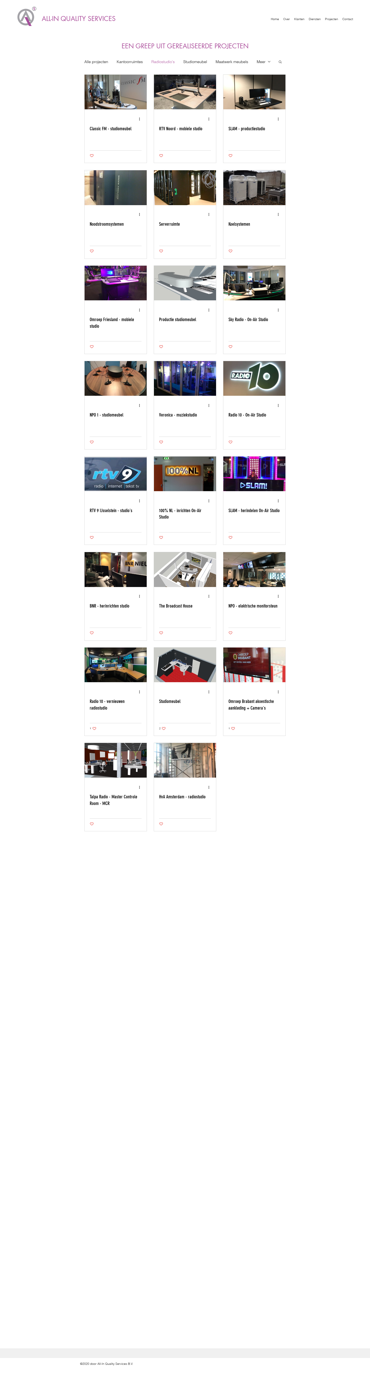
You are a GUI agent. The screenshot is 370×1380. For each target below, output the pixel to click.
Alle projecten (96, 61)
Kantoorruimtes (130, 61)
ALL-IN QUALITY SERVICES (79, 18)
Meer (261, 61)
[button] (280, 62)
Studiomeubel (195, 61)
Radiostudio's (163, 61)
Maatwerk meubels (232, 61)
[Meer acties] (140, 119)
